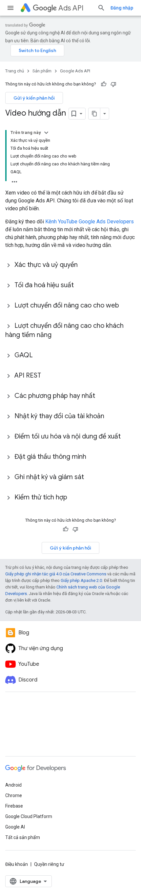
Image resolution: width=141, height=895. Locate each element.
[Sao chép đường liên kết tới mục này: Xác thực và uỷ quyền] (84, 265)
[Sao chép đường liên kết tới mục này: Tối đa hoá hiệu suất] (80, 285)
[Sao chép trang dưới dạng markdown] (94, 113)
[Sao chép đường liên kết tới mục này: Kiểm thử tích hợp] (73, 498)
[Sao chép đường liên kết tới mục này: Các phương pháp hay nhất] (101, 396)
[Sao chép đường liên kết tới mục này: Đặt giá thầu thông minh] (92, 457)
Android (13, 785)
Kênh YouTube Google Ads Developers (89, 221)
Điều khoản (16, 864)
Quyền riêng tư (49, 864)
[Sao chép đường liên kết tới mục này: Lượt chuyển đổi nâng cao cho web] (125, 306)
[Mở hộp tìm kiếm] (101, 8)
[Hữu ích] (104, 84)
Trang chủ (14, 70)
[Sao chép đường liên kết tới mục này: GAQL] (39, 356)
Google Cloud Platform (28, 816)
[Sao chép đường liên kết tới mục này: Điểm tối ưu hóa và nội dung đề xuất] (127, 437)
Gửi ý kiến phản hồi (34, 98)
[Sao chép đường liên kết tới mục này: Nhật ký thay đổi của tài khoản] (110, 416)
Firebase (14, 806)
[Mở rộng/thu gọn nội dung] (46, 133)
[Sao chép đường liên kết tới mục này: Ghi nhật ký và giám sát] (90, 477)
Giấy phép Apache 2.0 (81, 580)
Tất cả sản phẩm (22, 837)
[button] (70, 265)
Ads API (71, 8)
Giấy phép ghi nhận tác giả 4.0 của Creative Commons (55, 573)
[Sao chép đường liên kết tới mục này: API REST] (47, 376)
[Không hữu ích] (113, 84)
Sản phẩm (41, 70)
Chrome (13, 795)
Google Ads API (75, 70)
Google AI (15, 827)
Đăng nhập (122, 7)
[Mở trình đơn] (10, 8)
